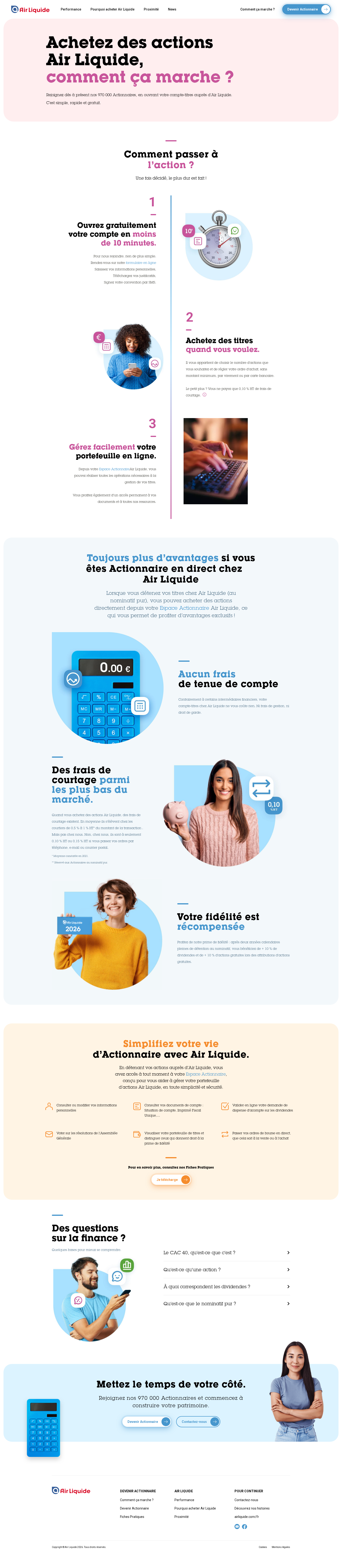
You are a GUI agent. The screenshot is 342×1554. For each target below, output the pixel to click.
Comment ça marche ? (257, 9)
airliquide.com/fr (247, 1516)
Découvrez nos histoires (252, 1508)
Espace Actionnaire (114, 469)
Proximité (151, 9)
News (172, 9)
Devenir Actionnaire (134, 1508)
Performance (71, 9)
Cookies (263, 1547)
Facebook (244, 1526)
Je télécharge (167, 1180)
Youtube (237, 1526)
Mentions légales (281, 1547)
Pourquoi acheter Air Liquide (112, 9)
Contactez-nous (246, 1500)
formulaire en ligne (141, 263)
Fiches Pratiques (132, 1516)
